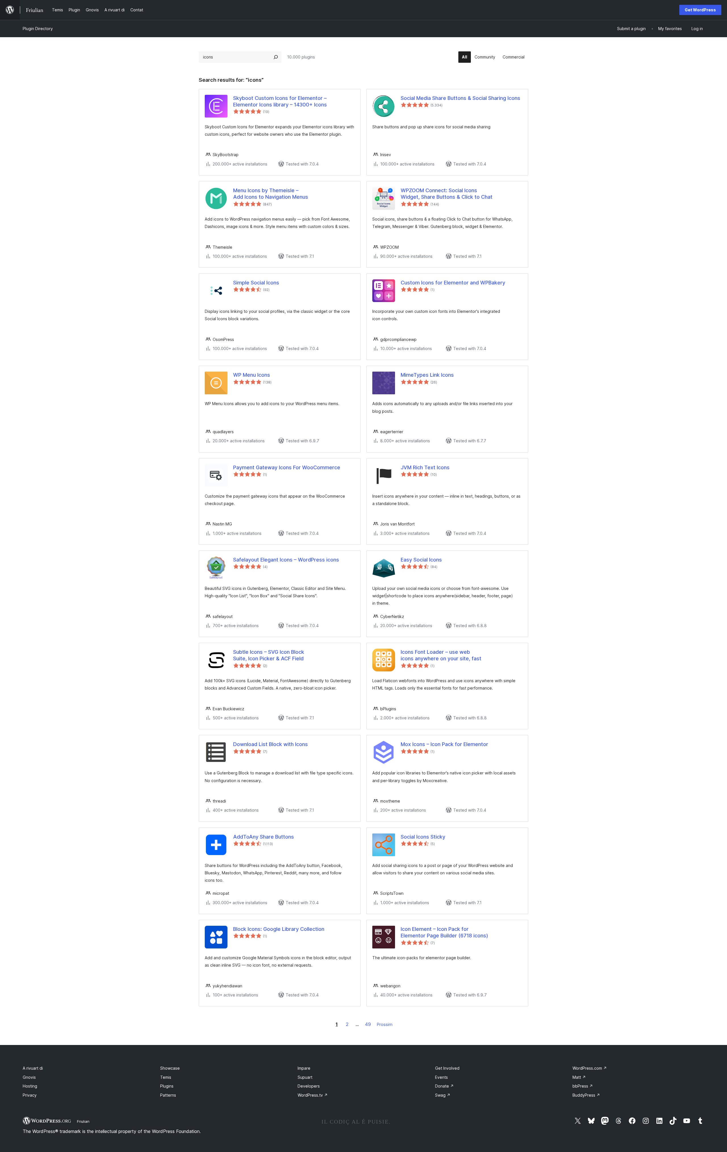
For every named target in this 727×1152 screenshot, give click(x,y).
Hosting (30, 1086)
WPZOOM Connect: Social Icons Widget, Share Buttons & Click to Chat (446, 193)
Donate (444, 1086)
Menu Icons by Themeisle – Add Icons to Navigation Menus (270, 193)
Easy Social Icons (421, 560)
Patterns (168, 1095)
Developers (309, 1086)
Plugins (167, 1086)
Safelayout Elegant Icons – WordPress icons (286, 560)
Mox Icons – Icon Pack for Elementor (444, 744)
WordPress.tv (313, 1095)
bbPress (583, 1086)
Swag (442, 1095)
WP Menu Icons (251, 375)
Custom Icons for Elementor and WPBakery (453, 283)
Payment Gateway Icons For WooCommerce (286, 467)
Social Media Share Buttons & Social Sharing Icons (460, 98)
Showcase (170, 1068)
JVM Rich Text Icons (425, 467)
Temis (165, 1077)
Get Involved (447, 1068)
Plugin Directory (38, 28)
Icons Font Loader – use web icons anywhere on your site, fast (441, 655)
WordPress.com (590, 1068)
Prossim (384, 1024)
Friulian (83, 1121)
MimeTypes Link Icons (427, 375)
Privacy (30, 1095)
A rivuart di (33, 1068)
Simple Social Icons (256, 283)
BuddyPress (586, 1095)
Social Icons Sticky (423, 837)
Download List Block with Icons (270, 744)
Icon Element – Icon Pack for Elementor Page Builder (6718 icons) (444, 932)
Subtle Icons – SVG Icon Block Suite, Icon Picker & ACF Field (268, 655)
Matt (579, 1077)
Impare (304, 1068)
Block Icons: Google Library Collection (278, 929)
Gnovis (29, 1077)
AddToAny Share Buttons (263, 837)
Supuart (305, 1077)
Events (441, 1077)
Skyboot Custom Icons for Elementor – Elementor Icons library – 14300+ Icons (280, 101)
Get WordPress (700, 9)
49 (368, 1024)
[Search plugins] (275, 57)
